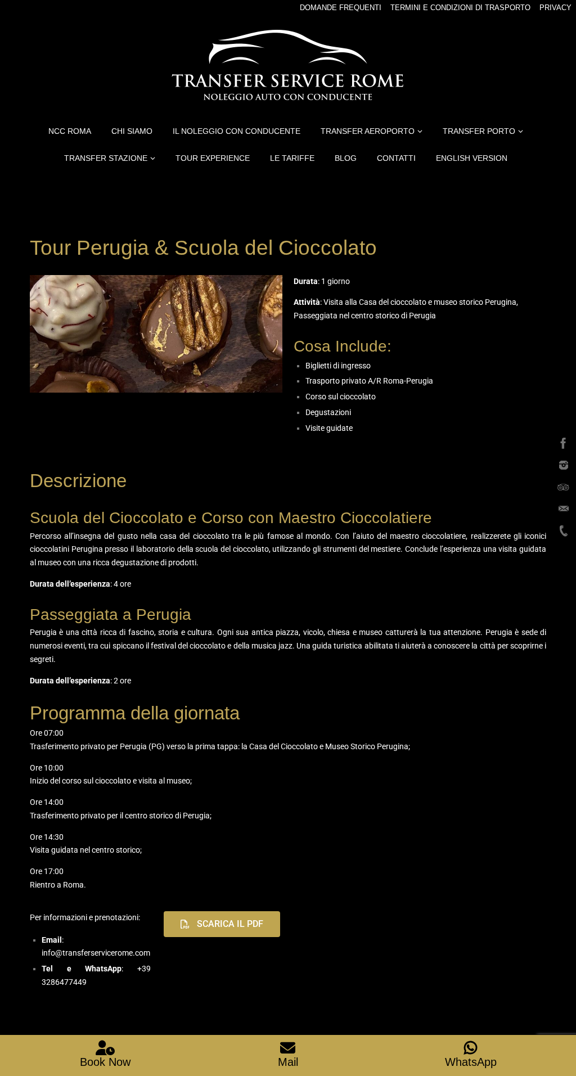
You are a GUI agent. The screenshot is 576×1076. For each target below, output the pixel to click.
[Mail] (563, 509)
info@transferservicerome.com (96, 952)
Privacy (555, 8)
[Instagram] (563, 465)
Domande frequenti (340, 8)
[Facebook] (563, 443)
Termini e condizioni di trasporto (460, 8)
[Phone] (563, 531)
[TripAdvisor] (563, 487)
